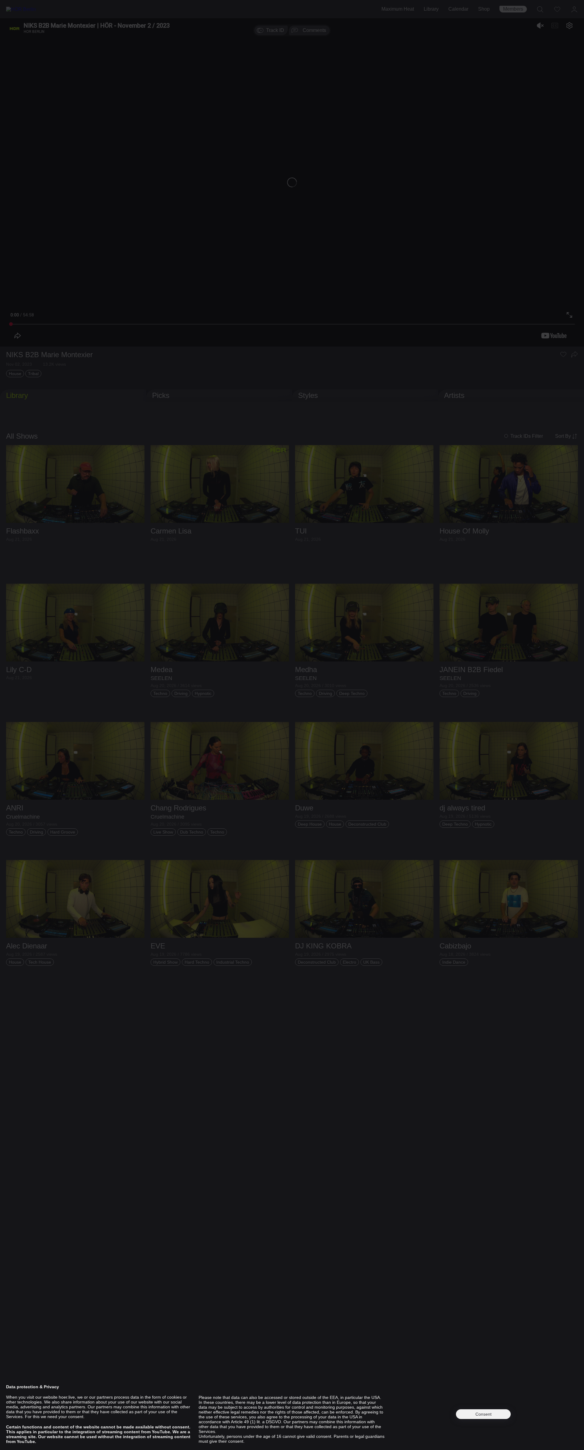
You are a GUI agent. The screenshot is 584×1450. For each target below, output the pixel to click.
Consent (483, 1414)
